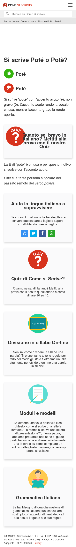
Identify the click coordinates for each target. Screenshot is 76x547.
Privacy (38, 542)
